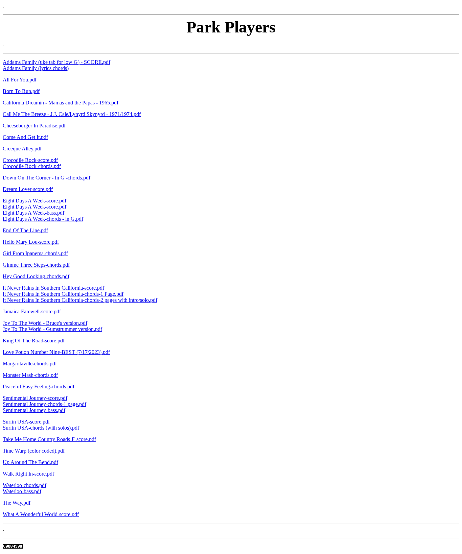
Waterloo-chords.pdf (24, 485)
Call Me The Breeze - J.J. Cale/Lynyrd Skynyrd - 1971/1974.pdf (72, 114)
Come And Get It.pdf (25, 137)
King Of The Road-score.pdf (34, 340)
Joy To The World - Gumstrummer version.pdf (52, 329)
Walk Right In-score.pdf (28, 474)
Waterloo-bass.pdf (22, 491)
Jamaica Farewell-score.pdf (32, 311)
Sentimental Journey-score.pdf (35, 398)
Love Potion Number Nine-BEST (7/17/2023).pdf (56, 352)
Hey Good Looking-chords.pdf (36, 276)
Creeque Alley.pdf (22, 148)
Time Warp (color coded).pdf (34, 451)
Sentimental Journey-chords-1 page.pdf (44, 404)
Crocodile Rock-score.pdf (30, 160)
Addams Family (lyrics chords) (36, 68)
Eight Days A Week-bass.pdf (33, 213)
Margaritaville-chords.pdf (30, 363)
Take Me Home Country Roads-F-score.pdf (49, 439)
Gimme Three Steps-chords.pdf (36, 265)
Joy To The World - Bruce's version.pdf (45, 323)
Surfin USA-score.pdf (26, 422)
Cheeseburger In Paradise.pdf (34, 125)
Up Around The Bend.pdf (30, 462)
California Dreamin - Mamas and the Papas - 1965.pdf (60, 102)
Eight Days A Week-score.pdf (34, 200)
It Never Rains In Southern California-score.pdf (53, 288)
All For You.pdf (20, 79)
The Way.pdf (16, 503)
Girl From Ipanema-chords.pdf (35, 253)
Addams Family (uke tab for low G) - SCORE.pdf (56, 62)
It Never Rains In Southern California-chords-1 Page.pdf (63, 294)
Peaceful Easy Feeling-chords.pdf (38, 386)
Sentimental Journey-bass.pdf (34, 410)
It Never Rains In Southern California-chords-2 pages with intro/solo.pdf (80, 300)
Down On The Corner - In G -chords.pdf (46, 177)
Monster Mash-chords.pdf (30, 375)
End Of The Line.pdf (25, 230)
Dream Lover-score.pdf (28, 189)
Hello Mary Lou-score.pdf (31, 242)
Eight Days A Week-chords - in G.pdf (43, 219)
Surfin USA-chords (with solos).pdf (41, 428)
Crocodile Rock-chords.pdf (32, 166)
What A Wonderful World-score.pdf (41, 514)
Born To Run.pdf (21, 91)
